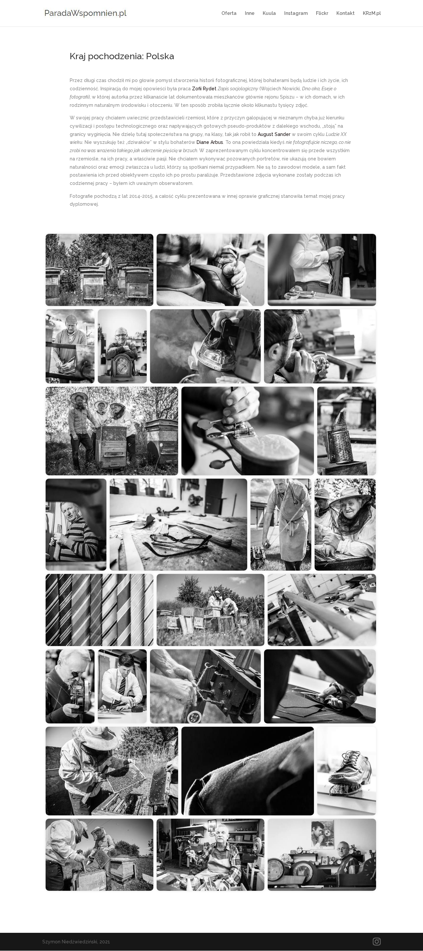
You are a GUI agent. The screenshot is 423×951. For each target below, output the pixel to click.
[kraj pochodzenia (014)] (210, 610)
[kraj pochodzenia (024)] (205, 346)
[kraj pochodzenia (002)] (70, 686)
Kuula (269, 13)
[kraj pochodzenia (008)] (210, 270)
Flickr (322, 13)
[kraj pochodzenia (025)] (122, 686)
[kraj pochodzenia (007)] (346, 771)
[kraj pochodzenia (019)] (205, 686)
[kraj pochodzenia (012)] (112, 771)
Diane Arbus (210, 142)
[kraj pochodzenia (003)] (322, 855)
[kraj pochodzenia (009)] (210, 855)
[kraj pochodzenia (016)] (99, 270)
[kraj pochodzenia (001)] (122, 346)
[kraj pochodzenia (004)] (322, 610)
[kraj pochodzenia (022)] (247, 771)
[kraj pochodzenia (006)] (320, 346)
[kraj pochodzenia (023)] (320, 686)
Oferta (229, 13)
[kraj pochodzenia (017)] (112, 431)
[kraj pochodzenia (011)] (76, 525)
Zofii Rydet (205, 88)
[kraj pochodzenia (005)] (247, 431)
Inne (249, 13)
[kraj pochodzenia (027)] (99, 610)
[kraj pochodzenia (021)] (70, 346)
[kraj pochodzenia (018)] (345, 525)
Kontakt (345, 13)
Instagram (296, 13)
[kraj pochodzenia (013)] (346, 431)
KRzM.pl (372, 13)
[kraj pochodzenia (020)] (280, 525)
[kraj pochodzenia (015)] (99, 855)
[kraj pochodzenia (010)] (178, 525)
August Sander (274, 134)
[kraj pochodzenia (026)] (322, 270)
